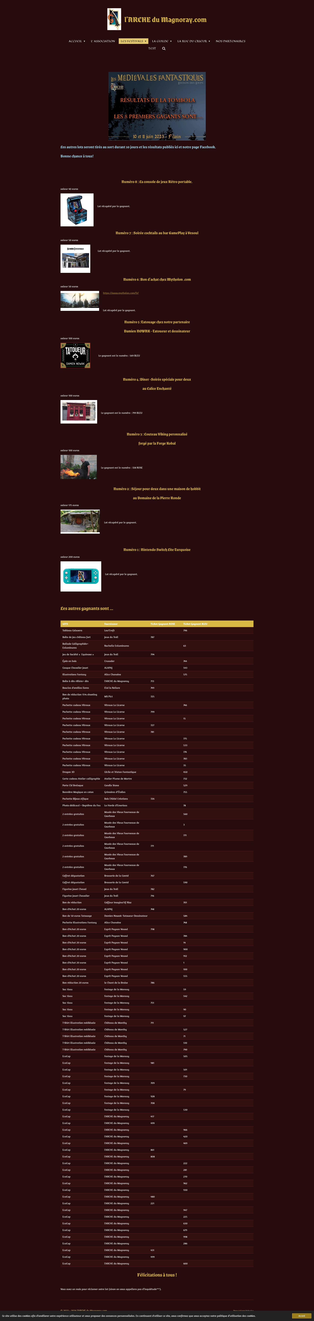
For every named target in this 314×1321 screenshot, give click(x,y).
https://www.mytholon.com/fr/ (121, 293)
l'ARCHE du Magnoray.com (165, 19)
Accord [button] (301, 1315)
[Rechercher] (164, 48)
